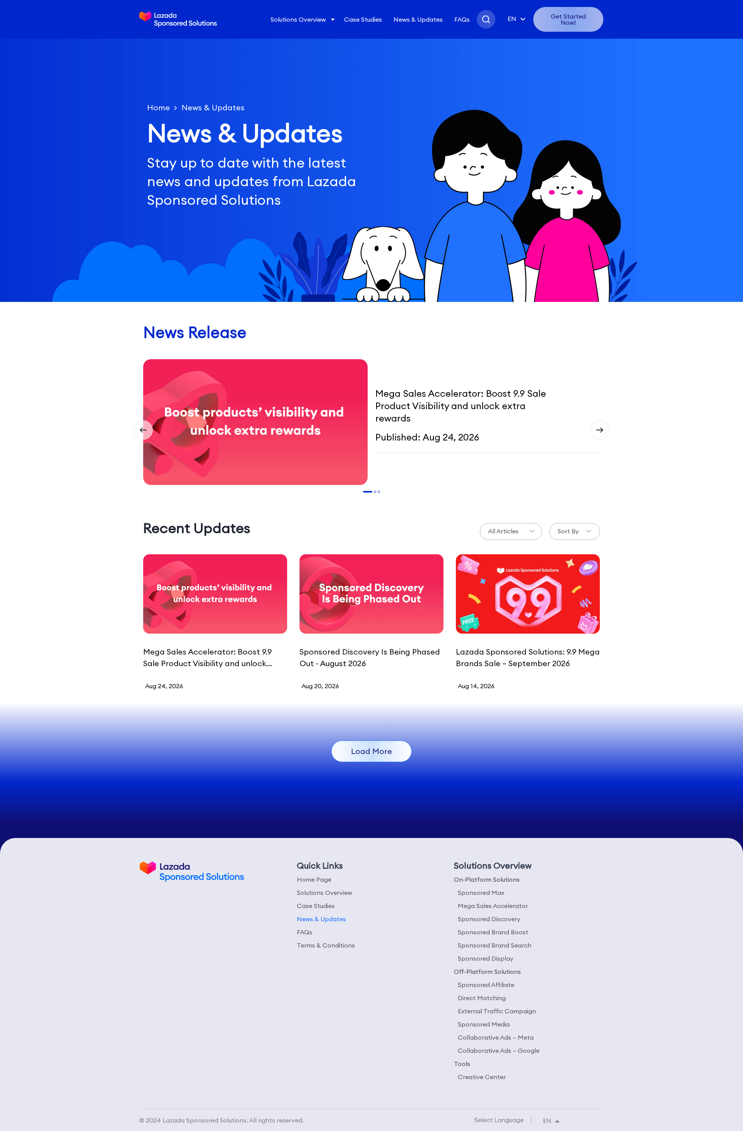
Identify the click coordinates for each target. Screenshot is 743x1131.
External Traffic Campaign (497, 1011)
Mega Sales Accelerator (493, 906)
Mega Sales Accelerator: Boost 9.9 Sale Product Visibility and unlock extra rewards (460, 405)
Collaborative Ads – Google (498, 1050)
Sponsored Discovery (489, 919)
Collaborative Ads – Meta (496, 1037)
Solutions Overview (298, 19)
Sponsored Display (486, 958)
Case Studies (363, 19)
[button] (143, 430)
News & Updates (418, 19)
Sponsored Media (484, 1024)
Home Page (314, 879)
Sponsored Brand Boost (493, 932)
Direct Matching (482, 998)
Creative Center (482, 1077)
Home (158, 107)
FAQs (462, 19)
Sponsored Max (481, 892)
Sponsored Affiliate (486, 985)
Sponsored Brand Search (494, 945)
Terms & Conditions (326, 945)
